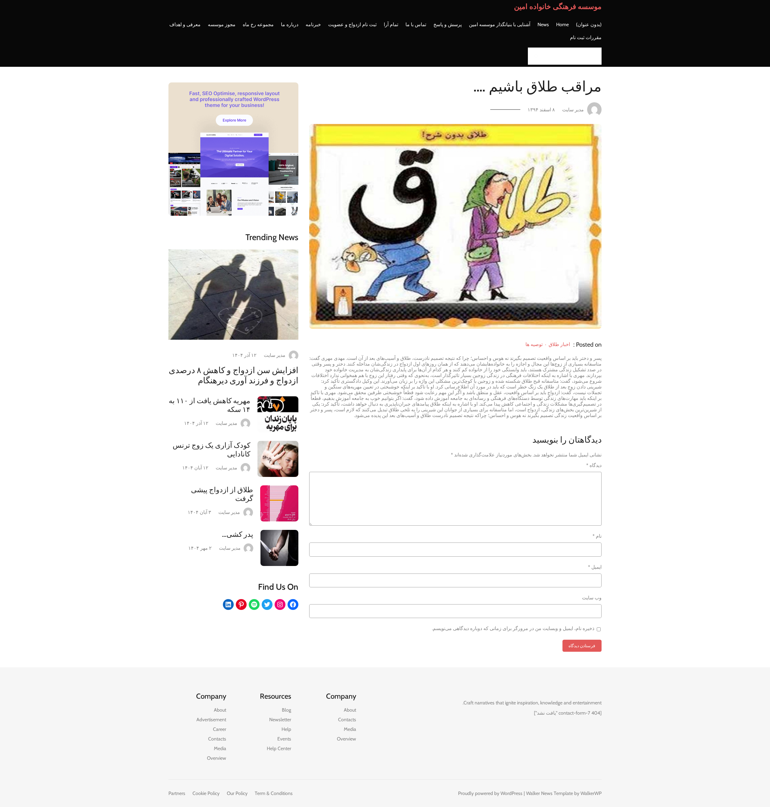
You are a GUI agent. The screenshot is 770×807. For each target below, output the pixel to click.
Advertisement (211, 719)
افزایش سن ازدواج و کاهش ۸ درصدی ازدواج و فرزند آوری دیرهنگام (233, 375)
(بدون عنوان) (589, 24)
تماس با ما (415, 24)
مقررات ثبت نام (586, 37)
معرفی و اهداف (185, 24)
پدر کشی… (237, 534)
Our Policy (237, 793)
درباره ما (289, 24)
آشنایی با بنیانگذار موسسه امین (499, 24)
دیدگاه (594, 465)
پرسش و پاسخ (447, 24)
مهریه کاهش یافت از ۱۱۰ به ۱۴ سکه (209, 405)
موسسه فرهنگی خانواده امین (558, 6)
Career (219, 729)
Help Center (279, 748)
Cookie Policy (206, 793)
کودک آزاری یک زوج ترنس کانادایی (211, 449)
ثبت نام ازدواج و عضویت (352, 24)
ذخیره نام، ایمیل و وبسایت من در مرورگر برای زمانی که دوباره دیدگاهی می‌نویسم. (513, 628)
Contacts (347, 719)
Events (284, 739)
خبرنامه (313, 24)
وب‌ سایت (592, 598)
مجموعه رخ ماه (258, 24)
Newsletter (280, 719)
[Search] (534, 56)
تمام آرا (391, 24)
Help (286, 729)
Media (350, 729)
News (543, 24)
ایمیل (595, 567)
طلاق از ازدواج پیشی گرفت (222, 494)
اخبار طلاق (559, 344)
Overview (346, 739)
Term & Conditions (274, 793)
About (350, 710)
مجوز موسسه (222, 24)
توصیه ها (534, 344)
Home (562, 24)
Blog (286, 710)
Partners (176, 793)
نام (597, 536)
